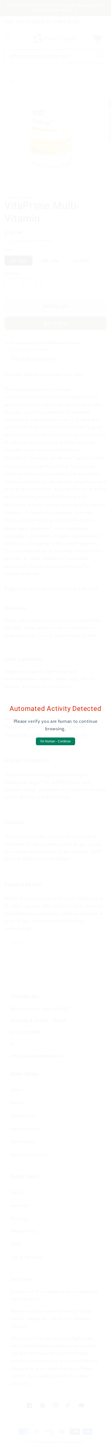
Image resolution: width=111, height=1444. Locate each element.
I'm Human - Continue (55, 741)
